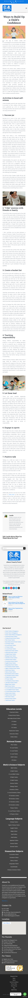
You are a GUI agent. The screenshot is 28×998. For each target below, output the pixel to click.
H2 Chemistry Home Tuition (12, 666)
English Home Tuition (10, 663)
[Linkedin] (14, 588)
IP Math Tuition (14, 777)
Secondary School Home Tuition (13, 641)
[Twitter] (9, 588)
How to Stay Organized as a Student (15, 609)
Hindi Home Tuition (10, 670)
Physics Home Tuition (10, 695)
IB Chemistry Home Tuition (11, 673)
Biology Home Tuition (10, 656)
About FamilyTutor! (14, 562)
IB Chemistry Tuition (14, 798)
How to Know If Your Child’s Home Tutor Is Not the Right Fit (16, 603)
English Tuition (14, 828)
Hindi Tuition (14, 837)
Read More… (5, 900)
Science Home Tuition (10, 698)
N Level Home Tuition (10, 645)
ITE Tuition (14, 727)
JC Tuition (14, 724)
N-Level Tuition (14, 747)
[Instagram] (19, 588)
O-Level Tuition (14, 751)
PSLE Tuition (14, 744)
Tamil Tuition (14, 834)
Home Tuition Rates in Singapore (13, 634)
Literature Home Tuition (11, 682)
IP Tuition (14, 721)
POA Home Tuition (9, 696)
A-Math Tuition (14, 771)
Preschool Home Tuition (11, 636)
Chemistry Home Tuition (11, 657)
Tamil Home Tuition (10, 700)
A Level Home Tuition (10, 649)
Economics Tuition (14, 854)
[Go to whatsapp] (25, 994)
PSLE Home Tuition (10, 640)
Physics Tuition (14, 808)
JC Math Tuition (14, 780)
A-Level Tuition (14, 754)
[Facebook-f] (6, 588)
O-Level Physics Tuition (14, 811)
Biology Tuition (14, 786)
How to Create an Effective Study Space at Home (15, 597)
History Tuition (14, 860)
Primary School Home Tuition (12, 638)
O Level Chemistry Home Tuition (13, 687)
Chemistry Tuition (14, 789)
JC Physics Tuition (14, 814)
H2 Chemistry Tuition (14, 805)
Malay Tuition (14, 831)
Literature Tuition (14, 857)
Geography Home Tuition (11, 664)
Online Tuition (13, 737)
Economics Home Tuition (11, 661)
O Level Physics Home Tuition (12, 691)
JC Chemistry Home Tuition (12, 680)
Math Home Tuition (10, 686)
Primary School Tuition (14, 715)
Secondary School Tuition (14, 718)
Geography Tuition (14, 863)
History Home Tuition (10, 672)
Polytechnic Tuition (14, 730)
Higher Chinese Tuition (14, 825)
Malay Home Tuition (10, 684)
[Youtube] (11, 588)
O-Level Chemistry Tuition (14, 792)
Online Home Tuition (10, 693)
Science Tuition (14, 783)
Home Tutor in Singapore (11, 633)
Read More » (10, 599)
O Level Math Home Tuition (12, 689)
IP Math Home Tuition (10, 677)
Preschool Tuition (14, 712)
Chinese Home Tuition (10, 659)
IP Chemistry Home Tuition (11, 675)
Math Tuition (14, 768)
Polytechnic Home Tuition (11, 650)
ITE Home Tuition (9, 643)
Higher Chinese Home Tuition (12, 668)
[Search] (24, 548)
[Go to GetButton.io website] (25, 996)
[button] (26, 8)
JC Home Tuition (9, 647)
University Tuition (14, 733)
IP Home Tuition (9, 679)
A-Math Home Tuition (10, 654)
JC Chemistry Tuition (14, 801)
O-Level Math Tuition (14, 774)
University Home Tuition (11, 652)
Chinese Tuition (14, 822)
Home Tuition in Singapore (11, 631)
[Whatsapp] (4, 588)
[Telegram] (16, 588)
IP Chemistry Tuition (14, 795)
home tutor (12, 494)
